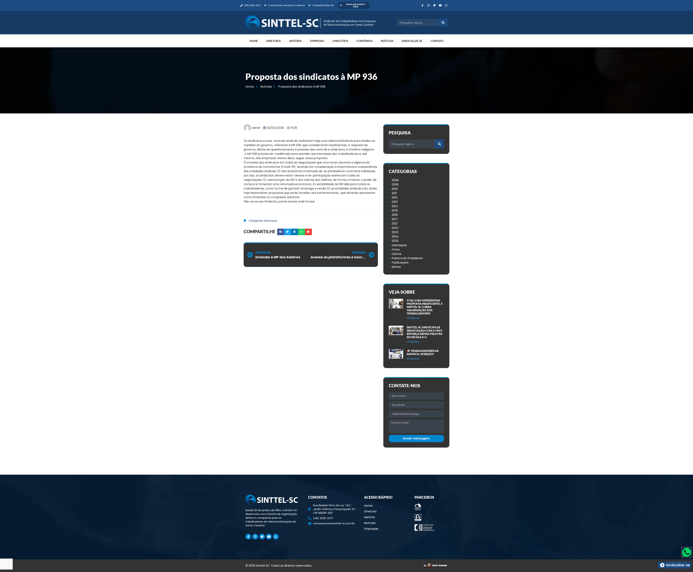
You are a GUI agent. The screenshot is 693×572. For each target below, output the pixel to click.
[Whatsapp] (446, 5)
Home (254, 40)
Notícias (387, 40)
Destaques (270, 221)
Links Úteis (340, 40)
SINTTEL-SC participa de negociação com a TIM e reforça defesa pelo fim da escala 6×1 (424, 332)
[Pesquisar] (443, 22)
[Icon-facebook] (422, 5)
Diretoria (273, 40)
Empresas (317, 40)
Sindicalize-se (412, 40)
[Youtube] (440, 5)
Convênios (364, 40)
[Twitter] (434, 5)
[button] (280, 232)
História (295, 40)
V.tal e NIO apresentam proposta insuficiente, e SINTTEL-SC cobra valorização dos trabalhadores (425, 307)
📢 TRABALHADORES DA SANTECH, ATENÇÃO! (423, 352)
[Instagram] (428, 5)
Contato (437, 40)
